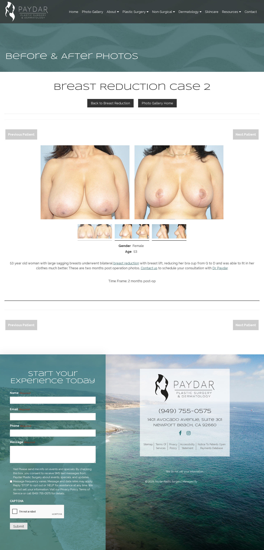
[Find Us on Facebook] (180, 433)
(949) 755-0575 (41, 493)
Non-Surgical (162, 12)
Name (20, 393)
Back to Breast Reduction (110, 103)
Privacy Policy (69, 489)
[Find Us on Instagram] (188, 433)
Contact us (149, 268)
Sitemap (148, 444)
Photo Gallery (92, 12)
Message (22, 442)
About (111, 12)
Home (73, 12)
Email (20, 409)
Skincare (211, 12)
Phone (20, 425)
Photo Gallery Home (157, 103)
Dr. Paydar (220, 268)
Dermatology (189, 12)
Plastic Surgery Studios (211, 481)
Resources (230, 12)
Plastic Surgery (134, 12)
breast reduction (126, 263)
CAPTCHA (17, 501)
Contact (251, 12)
